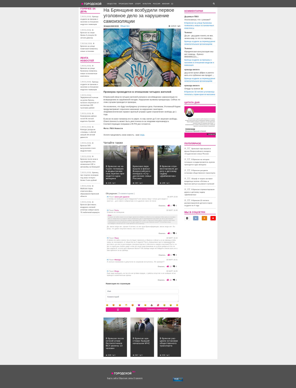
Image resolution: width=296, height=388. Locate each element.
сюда (142, 135)
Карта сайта (112, 378)
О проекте (138, 378)
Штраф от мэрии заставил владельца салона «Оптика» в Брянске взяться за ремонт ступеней (199, 181)
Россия (156, 4)
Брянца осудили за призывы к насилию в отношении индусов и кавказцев (199, 62)
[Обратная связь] (172, 4)
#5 (108, 197)
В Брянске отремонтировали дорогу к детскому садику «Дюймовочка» (199, 192)
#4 (108, 210)
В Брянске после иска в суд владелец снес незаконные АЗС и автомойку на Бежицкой (90, 161)
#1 (108, 271)
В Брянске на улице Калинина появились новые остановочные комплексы (88, 71)
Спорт (138, 4)
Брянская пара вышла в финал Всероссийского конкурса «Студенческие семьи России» (197, 151)
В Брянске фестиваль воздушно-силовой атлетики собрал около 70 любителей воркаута (89, 207)
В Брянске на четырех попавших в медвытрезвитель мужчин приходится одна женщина (199, 162)
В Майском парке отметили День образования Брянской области (89, 191)
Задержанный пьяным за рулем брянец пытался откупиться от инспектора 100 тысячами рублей (89, 102)
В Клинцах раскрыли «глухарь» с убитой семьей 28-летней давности (88, 132)
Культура (147, 4)
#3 (108, 238)
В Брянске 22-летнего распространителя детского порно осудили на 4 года (198, 203)
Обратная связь (126, 378)
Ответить (162, 206)
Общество (112, 4)
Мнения (166, 4)
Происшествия (126, 4)
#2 (108, 260)
